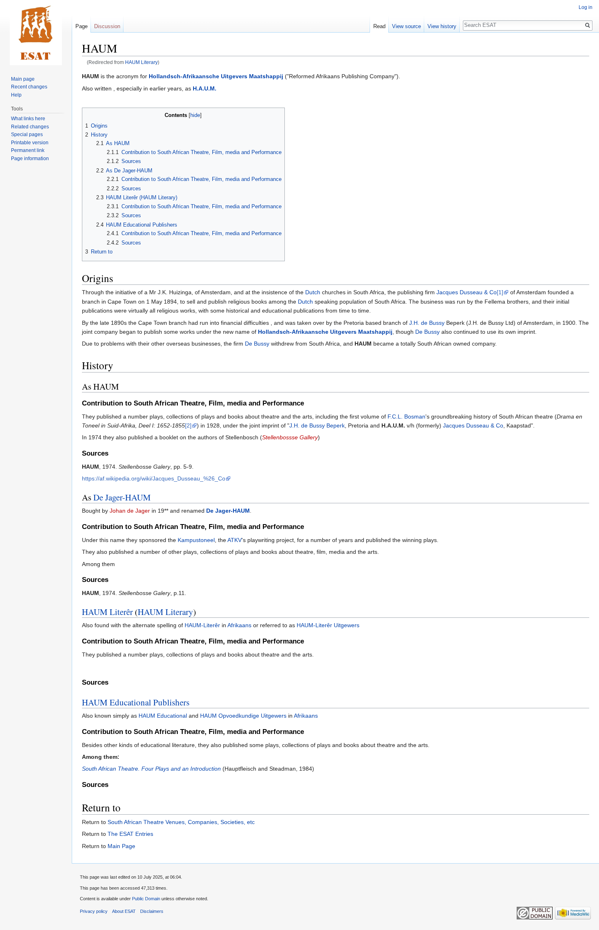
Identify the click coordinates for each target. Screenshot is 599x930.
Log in (585, 7)
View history (441, 26)
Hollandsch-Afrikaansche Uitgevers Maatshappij (216, 76)
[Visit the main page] (35, 32)
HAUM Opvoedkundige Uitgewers (243, 715)
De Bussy (427, 331)
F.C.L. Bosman (406, 416)
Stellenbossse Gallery (290, 437)
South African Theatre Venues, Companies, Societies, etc (181, 822)
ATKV (234, 540)
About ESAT (124, 911)
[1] (500, 292)
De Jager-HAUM (122, 497)
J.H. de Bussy (427, 323)
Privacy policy (94, 911)
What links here (28, 118)
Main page (23, 79)
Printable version (29, 142)
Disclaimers (151, 911)
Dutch (312, 292)
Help (16, 95)
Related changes (30, 127)
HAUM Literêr (107, 611)
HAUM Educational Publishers (135, 702)
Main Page (121, 846)
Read (379, 26)
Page (81, 26)
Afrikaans (239, 625)
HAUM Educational (163, 715)
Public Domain (146, 898)
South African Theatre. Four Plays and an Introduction (151, 768)
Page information (30, 158)
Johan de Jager (130, 510)
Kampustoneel (196, 540)
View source (406, 26)
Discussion (107, 26)
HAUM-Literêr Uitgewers (328, 625)
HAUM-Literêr (202, 625)
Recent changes (29, 87)
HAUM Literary (141, 62)
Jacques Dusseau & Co (466, 292)
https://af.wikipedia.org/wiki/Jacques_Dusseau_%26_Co (153, 478)
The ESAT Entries (130, 834)
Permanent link (27, 150)
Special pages (27, 134)
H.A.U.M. (204, 88)
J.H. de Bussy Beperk (317, 425)
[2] (188, 425)
